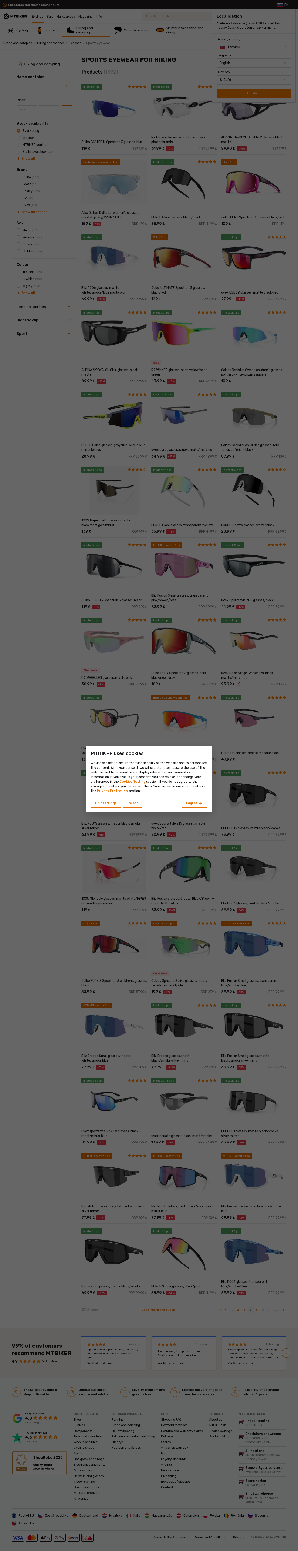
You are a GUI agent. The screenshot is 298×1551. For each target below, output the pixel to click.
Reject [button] (133, 803)
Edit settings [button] (106, 803)
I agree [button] (194, 803)
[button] (138, 786)
